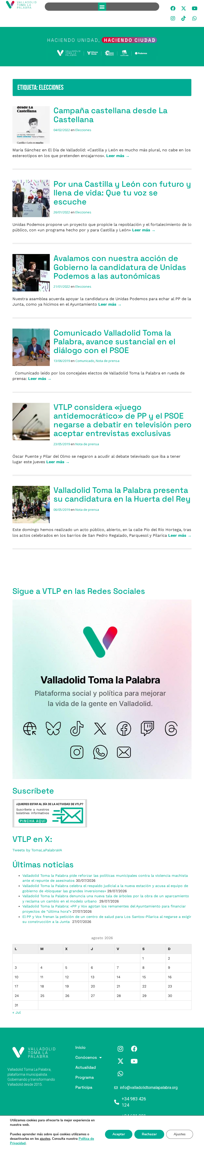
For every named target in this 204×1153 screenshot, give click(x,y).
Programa (77, 1077)
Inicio (77, 1047)
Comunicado (84, 360)
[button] (102, 6)
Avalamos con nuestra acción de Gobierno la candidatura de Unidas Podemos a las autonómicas (119, 267)
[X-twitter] (184, 8)
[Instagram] (173, 18)
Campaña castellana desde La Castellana (110, 114)
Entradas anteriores (31, 567)
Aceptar (118, 1134)
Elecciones (83, 130)
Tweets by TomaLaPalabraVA (37, 850)
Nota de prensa (107, 360)
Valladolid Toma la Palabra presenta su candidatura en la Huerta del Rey (122, 494)
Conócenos (77, 1057)
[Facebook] (173, 8)
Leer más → (118, 155)
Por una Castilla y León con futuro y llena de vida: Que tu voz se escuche (122, 192)
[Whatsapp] (195, 18)
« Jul (16, 1012)
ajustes (45, 1139)
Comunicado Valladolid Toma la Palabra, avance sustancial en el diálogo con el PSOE (114, 341)
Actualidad (77, 1067)
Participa (77, 1087)
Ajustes (180, 1134)
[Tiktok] (184, 18)
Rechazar (149, 1134)
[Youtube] (195, 8)
